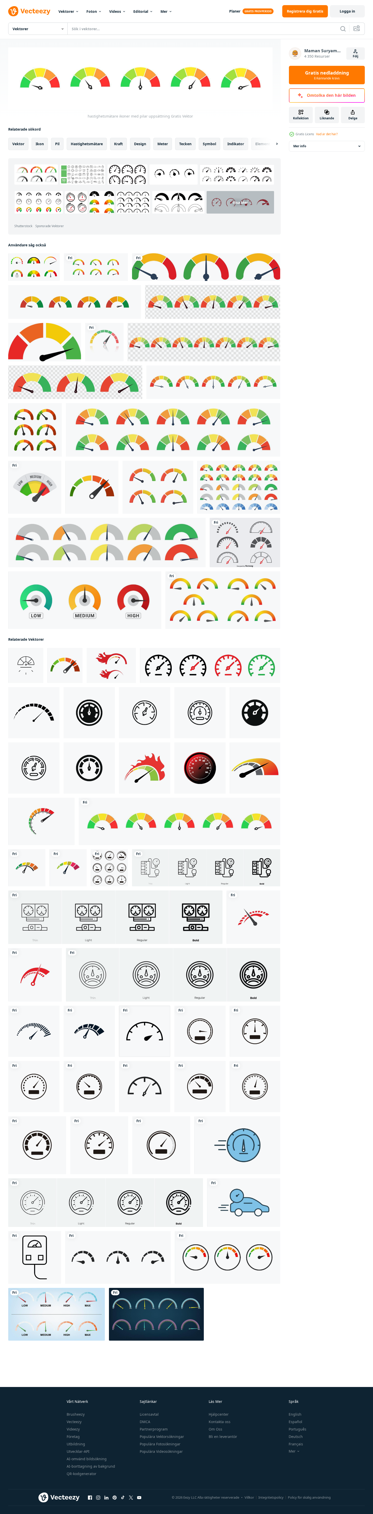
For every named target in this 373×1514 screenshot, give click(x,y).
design (140, 143)
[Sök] (343, 29)
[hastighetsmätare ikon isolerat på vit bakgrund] (89, 712)
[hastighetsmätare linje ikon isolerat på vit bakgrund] (144, 712)
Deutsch (296, 1436)
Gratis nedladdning (327, 75)
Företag (73, 1436)
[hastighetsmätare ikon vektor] (26, 867)
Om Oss (215, 1429)
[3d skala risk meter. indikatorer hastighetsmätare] (158, 487)
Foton (91, 11)
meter (162, 143)
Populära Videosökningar (161, 1451)
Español (295, 1421)
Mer (163, 11)
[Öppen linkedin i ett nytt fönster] (106, 1497)
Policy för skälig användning (309, 1497)
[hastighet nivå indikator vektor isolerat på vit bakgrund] (118, 1257)
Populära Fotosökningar (160, 1444)
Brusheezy (76, 1414)
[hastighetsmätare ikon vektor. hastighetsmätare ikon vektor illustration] (109, 867)
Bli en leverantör (223, 1436)
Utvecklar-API (78, 1451)
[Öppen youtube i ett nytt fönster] (139, 1497)
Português (297, 1429)
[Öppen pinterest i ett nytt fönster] (115, 1497)
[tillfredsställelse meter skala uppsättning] (34, 267)
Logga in (347, 11)
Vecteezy (74, 1421)
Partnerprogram (154, 1429)
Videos (115, 11)
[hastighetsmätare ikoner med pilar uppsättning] (179, 821)
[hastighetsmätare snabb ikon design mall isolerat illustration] (111, 665)
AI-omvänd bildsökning (87, 1458)
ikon (40, 143)
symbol (209, 143)
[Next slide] (272, 144)
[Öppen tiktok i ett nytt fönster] (123, 1497)
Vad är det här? (327, 134)
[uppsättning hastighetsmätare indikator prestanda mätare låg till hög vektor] (96, 267)
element (262, 143)
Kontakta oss (219, 1421)
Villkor (249, 1497)
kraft (118, 143)
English (295, 1414)
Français (296, 1444)
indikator (235, 143)
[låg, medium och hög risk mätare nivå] (206, 267)
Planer (234, 11)
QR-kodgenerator (81, 1473)
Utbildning (76, 1444)
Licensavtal (149, 1414)
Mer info (299, 146)
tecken (185, 143)
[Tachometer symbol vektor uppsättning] (245, 542)
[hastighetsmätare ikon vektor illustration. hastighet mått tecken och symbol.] (144, 1031)
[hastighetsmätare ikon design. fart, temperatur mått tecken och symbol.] (33, 712)
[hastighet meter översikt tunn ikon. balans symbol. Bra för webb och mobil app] (25, 665)
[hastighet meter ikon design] (41, 821)
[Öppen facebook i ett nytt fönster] (90, 1497)
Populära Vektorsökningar (162, 1436)
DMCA (145, 1421)
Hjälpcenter (219, 1414)
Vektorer (66, 11)
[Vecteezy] (29, 11)
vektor (18, 143)
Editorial (140, 11)
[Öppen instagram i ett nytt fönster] (98, 1497)
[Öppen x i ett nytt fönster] (131, 1497)
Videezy (73, 1429)
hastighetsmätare (87, 143)
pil (57, 143)
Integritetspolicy (271, 1497)
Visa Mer (240, 202)
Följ (355, 56)
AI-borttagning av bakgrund (91, 1466)
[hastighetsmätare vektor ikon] (144, 1086)
